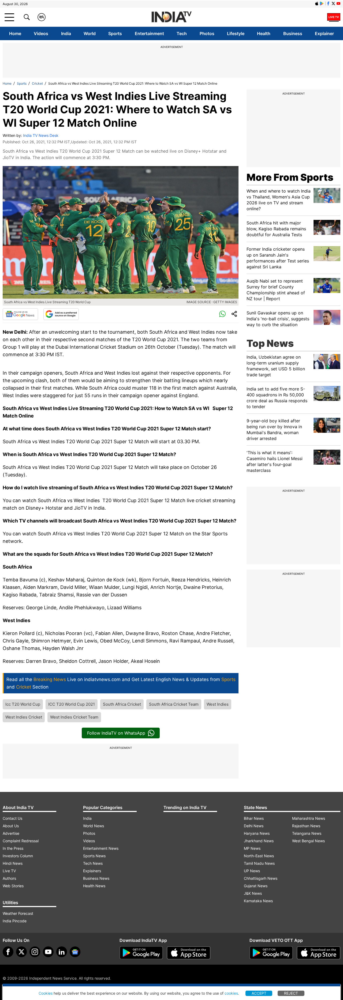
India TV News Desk (40, 135)
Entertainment (149, 33)
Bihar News (254, 818)
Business (292, 33)
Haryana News (257, 833)
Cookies (46, 993)
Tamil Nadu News (259, 863)
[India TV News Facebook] (328, 3)
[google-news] (75, 951)
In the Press (13, 848)
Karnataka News (258, 901)
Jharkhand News (259, 841)
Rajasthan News (306, 826)
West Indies (218, 704)
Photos (207, 33)
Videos (41, 33)
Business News (96, 878)
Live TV (9, 871)
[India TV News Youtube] (338, 3)
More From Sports (290, 177)
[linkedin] (61, 951)
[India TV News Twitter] (333, 3)
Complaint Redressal (21, 841)
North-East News (259, 856)
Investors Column (18, 856)
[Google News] (20, 314)
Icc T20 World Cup (22, 704)
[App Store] (188, 952)
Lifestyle (235, 33)
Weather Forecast (18, 913)
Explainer (324, 33)
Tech (182, 33)
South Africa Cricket (122, 704)
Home (15, 33)
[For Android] (271, 952)
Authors (9, 878)
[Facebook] (8, 951)
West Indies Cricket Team (74, 717)
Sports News (94, 856)
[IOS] (317, 3)
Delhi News (253, 826)
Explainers (92, 871)
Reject (291, 993)
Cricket (37, 83)
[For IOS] (318, 952)
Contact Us (12, 818)
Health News (94, 886)
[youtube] (48, 951)
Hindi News (13, 863)
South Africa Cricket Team (174, 704)
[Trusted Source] (61, 314)
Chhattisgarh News (260, 878)
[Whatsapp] (222, 314)
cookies (231, 993)
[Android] (322, 3)
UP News (252, 871)
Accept (259, 993)
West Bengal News (308, 841)
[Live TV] (333, 17)
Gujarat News (255, 886)
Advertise (11, 833)
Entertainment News (100, 848)
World (90, 33)
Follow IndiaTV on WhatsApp (116, 733)
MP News (252, 848)
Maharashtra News (308, 818)
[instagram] (34, 951)
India (66, 33)
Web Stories (13, 886)
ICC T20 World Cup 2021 (71, 704)
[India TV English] (171, 17)
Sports (115, 33)
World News (93, 826)
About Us (11, 826)
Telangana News (306, 833)
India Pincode (15, 921)
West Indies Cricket (23, 717)
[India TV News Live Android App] (141, 952)
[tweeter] (21, 951)
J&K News (253, 893)
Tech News (93, 863)
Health (263, 33)
